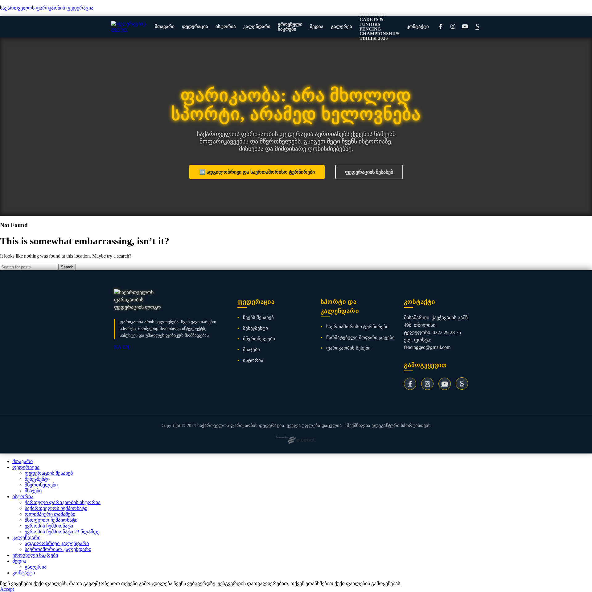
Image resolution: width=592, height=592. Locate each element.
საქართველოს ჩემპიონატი (56, 508)
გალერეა (341, 26)
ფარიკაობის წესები (348, 347)
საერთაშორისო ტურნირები (357, 326)
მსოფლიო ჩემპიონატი (51, 520)
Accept (7, 589)
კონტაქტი (418, 26)
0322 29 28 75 (447, 332)
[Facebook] (440, 26)
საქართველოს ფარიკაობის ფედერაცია (46, 7)
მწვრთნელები (259, 338)
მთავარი (165, 26)
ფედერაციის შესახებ (369, 172)
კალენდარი (256, 26)
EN (125, 347)
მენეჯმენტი (255, 328)
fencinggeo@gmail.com (427, 347)
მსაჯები (251, 349)
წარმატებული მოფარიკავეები (360, 337)
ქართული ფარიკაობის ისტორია (63, 502)
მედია (316, 26)
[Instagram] (452, 26)
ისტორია (226, 26)
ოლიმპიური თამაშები (50, 514)
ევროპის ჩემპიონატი (49, 525)
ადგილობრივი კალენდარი (57, 543)
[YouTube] (465, 26)
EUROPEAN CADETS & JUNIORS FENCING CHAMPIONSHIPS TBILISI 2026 (379, 26)
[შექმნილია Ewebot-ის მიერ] (296, 440)
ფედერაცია (195, 26)
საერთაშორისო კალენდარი (58, 549)
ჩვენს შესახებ (258, 317)
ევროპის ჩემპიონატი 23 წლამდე (62, 531)
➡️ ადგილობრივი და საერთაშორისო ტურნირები (257, 172)
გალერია (36, 566)
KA (117, 347)
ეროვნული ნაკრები (290, 26)
